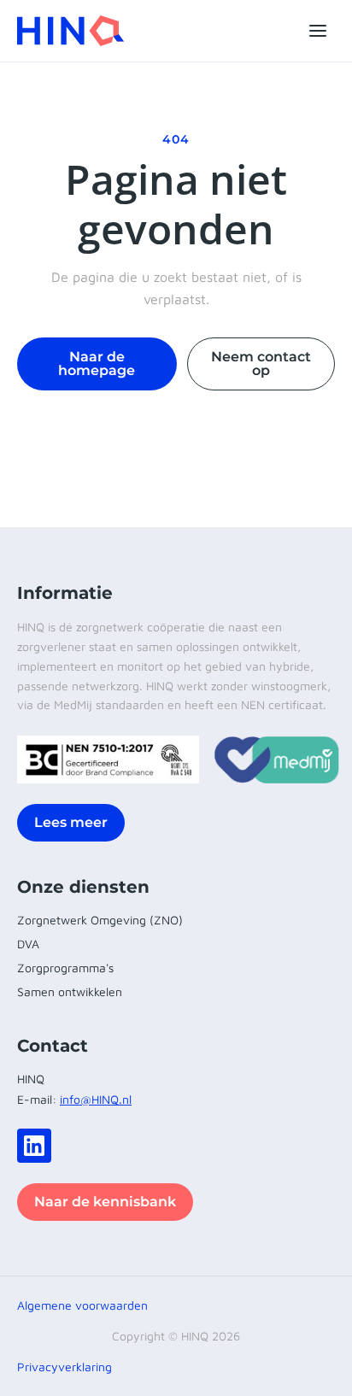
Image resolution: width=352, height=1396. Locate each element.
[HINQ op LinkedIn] (34, 1146)
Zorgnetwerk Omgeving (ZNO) (100, 919)
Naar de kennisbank (105, 1202)
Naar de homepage (96, 363)
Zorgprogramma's (65, 967)
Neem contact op (261, 363)
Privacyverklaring (64, 1366)
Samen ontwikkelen (69, 991)
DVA (28, 943)
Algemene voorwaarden (82, 1305)
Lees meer (71, 822)
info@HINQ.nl (96, 1099)
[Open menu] (318, 31)
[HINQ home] (70, 30)
